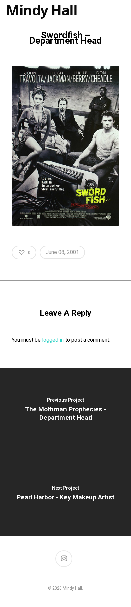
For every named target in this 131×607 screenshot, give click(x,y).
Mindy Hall (41, 10)
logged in (53, 340)
